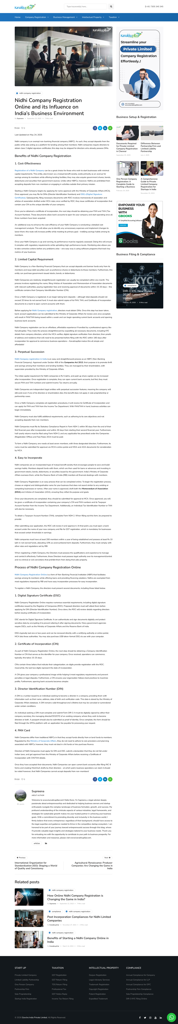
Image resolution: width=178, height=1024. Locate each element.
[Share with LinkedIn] (105, 128)
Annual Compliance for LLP (138, 979)
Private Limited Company (26, 975)
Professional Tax (59, 989)
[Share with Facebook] (95, 128)
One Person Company (24, 984)
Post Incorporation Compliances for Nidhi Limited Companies (79, 919)
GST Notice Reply (59, 994)
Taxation (113, 17)
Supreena (20, 118)
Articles (37, 843)
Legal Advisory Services (99, 979)
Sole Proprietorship (23, 994)
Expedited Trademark (98, 998)
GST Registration (59, 975)
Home (17, 17)
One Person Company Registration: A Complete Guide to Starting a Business (126, 183)
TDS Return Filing (59, 984)
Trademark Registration (99, 984)
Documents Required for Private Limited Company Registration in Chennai (127, 147)
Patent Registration (97, 994)
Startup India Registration (26, 998)
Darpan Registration (97, 975)
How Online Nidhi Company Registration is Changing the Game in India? (75, 897)
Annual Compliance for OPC (138, 984)
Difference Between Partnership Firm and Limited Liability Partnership (151, 147)
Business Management (64, 17)
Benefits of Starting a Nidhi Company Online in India (78, 940)
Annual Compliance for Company (140, 975)
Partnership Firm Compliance (138, 989)
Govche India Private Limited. (34, 1017)
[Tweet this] (100, 128)
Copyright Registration (98, 989)
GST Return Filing (59, 979)
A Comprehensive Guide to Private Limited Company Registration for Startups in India (149, 184)
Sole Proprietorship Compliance (139, 994)
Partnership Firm (22, 989)
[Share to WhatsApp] (110, 128)
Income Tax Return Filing (62, 998)
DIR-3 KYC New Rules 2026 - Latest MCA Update (137, 294)
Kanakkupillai (54, 925)
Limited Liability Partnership (27, 979)
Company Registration (35, 17)
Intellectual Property (92, 17)
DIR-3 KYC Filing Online (136, 998)
